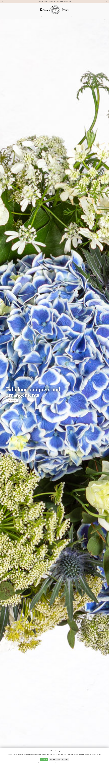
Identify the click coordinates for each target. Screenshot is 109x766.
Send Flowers (12, 400)
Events (62, 17)
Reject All (65, 759)
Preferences (59, 763)
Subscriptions (80, 17)
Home (10, 17)
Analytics (50, 763)
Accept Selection (55, 759)
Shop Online (18, 17)
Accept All (44, 759)
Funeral (40, 17)
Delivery (97, 17)
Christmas (70, 17)
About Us (89, 17)
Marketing (68, 763)
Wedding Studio (30, 17)
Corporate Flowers (52, 17)
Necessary (42, 763)
